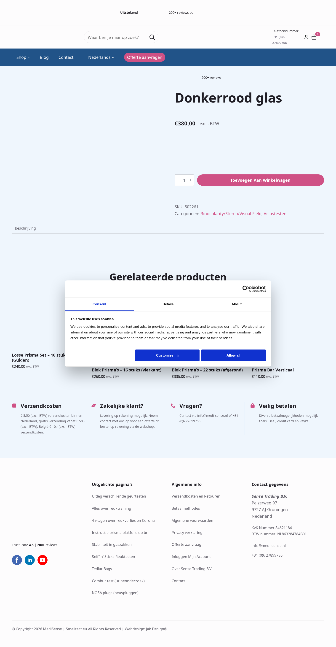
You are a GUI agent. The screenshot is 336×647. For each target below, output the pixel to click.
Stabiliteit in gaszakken (112, 544)
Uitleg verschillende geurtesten (119, 496)
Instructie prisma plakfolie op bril (120, 532)
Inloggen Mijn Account (191, 556)
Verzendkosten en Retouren (196, 496)
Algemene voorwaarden (192, 520)
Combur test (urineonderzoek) (118, 580)
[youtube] (42, 560)
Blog (44, 57)
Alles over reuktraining (111, 508)
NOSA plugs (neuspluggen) (115, 592)
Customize (164, 355)
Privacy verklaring (187, 532)
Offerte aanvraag (186, 544)
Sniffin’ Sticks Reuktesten (113, 556)
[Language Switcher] (112, 57)
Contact (66, 57)
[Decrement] (178, 180)
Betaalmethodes (186, 508)
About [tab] (237, 304)
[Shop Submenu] (28, 57)
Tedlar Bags (102, 568)
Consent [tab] (99, 304)
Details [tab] (168, 304)
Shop (21, 57)
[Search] (152, 37)
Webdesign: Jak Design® (146, 628)
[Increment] (190, 180)
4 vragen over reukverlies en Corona (123, 520)
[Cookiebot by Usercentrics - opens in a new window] (246, 288)
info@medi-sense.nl (269, 545)
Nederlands (99, 57)
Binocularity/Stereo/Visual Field (230, 213)
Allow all (233, 355)
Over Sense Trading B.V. (192, 568)
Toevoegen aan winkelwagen (260, 180)
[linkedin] (30, 560)
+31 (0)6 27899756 (267, 555)
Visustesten (275, 213)
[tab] (25, 228)
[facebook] (17, 560)
